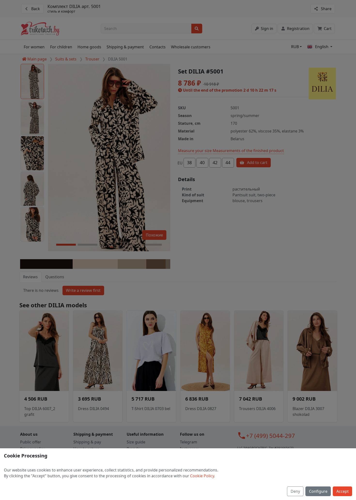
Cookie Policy (202, 475)
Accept (342, 491)
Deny (295, 491)
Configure (318, 491)
